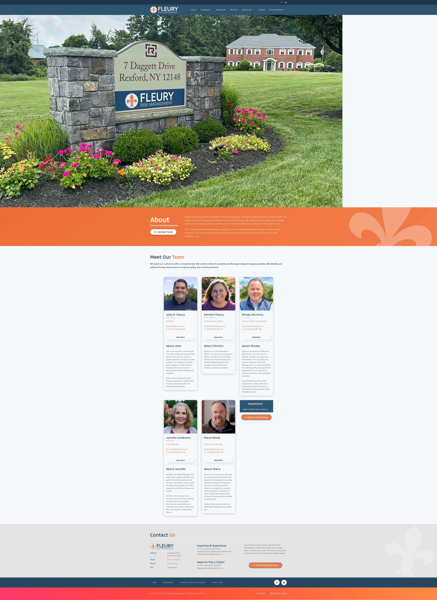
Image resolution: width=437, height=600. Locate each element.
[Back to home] (164, 10)
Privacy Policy (217, 582)
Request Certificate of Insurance (193, 582)
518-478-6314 (173, 329)
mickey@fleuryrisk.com (254, 326)
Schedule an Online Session (267, 565)
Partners (234, 10)
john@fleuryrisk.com (177, 326)
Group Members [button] (276, 10)
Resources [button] (246, 10)
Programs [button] (205, 10)
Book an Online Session (258, 417)
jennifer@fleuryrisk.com (178, 449)
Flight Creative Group (278, 593)
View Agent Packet (165, 232)
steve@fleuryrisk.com (215, 449)
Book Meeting (168, 582)
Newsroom (221, 10)
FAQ (154, 582)
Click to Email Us (173, 559)
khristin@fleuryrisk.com (216, 326)
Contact (261, 10)
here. (222, 554)
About (193, 10)
